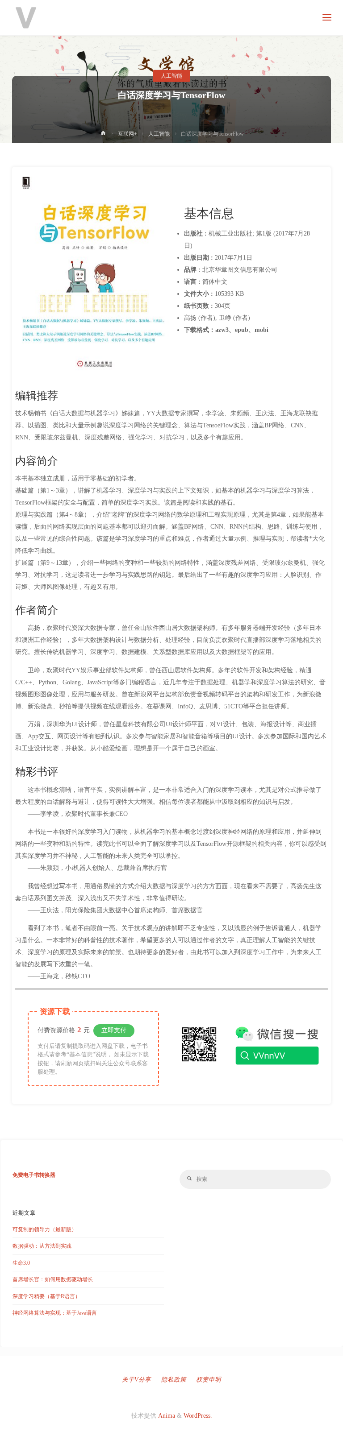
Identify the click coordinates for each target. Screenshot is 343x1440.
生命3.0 (21, 1263)
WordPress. (198, 1415)
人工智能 (171, 76)
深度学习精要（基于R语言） (46, 1296)
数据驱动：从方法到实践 (42, 1246)
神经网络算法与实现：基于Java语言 (55, 1313)
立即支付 (113, 1030)
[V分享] (26, 17)
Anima (165, 1415)
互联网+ (127, 134)
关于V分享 (136, 1379)
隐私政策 (173, 1379)
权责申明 (208, 1379)
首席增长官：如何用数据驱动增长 (53, 1279)
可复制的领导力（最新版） (45, 1229)
